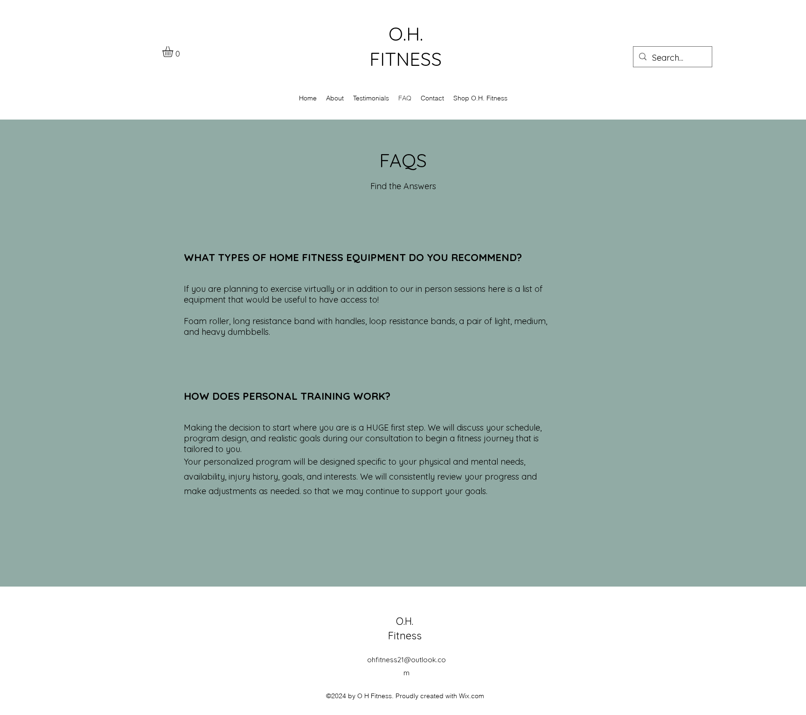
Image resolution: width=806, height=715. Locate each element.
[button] (174, 51)
